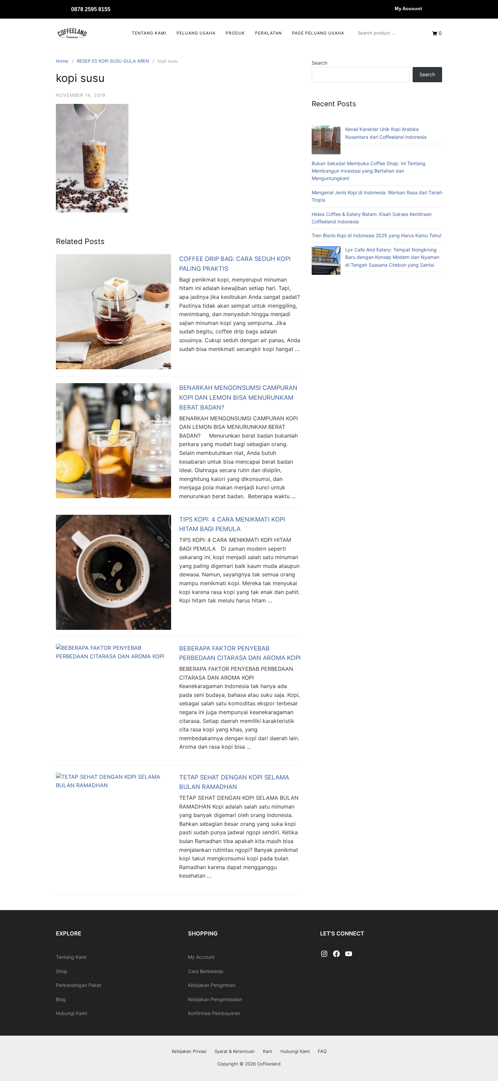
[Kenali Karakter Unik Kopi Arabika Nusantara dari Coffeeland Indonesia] (326, 141)
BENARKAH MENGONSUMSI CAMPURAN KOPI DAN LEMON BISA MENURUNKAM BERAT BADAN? (238, 397)
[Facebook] (336, 954)
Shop (61, 971)
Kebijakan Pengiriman (211, 985)
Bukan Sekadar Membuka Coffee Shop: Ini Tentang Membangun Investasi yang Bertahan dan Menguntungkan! (369, 170)
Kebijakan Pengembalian (215, 999)
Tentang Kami (149, 33)
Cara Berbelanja (205, 971)
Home (62, 61)
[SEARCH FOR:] (388, 33)
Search (319, 63)
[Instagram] (324, 954)
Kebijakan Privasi (189, 1051)
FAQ (322, 1051)
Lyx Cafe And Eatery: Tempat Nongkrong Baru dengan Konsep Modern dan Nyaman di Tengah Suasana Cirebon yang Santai (392, 257)
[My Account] (388, 8)
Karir (267, 1051)
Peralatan (268, 33)
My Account (408, 8)
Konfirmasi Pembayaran (214, 1013)
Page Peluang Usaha (318, 33)
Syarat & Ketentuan (234, 1051)
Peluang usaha (196, 33)
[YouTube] (349, 954)
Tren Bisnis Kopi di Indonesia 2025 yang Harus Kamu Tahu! (376, 235)
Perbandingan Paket (78, 985)
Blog (61, 999)
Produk (235, 33)
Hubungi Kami (71, 1013)
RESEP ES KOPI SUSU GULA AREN (113, 61)
